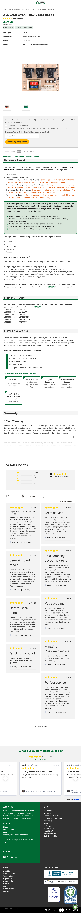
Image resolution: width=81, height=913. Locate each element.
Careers (6, 884)
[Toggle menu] (3, 3)
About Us (6, 871)
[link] (40, 791)
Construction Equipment (53, 818)
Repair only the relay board (19, 125)
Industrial (47, 823)
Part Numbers (7, 156)
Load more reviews (40, 727)
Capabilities (7, 879)
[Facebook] (4, 857)
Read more (13, 538)
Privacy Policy (8, 889)
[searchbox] (13, 496)
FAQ (4, 886)
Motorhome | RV (50, 833)
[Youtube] (8, 857)
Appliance (47, 813)
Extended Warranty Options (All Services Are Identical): (28, 132)
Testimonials (8, 876)
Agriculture (48, 821)
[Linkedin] (12, 857)
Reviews (36, 156)
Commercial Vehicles (51, 816)
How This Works (19, 156)
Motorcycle (48, 826)
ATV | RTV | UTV (50, 828)
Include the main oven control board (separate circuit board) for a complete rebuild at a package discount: (40, 121)
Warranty (28, 156)
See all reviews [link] (40, 759)
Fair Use (6, 891)
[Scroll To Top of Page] (74, 902)
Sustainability (8, 881)
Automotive (48, 811)
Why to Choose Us (10, 874)
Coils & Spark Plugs (51, 836)
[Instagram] (16, 857)
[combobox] (66, 501)
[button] (5, 778)
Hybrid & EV (48, 831)
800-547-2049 (50, 287)
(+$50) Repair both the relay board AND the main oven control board (37, 128)
